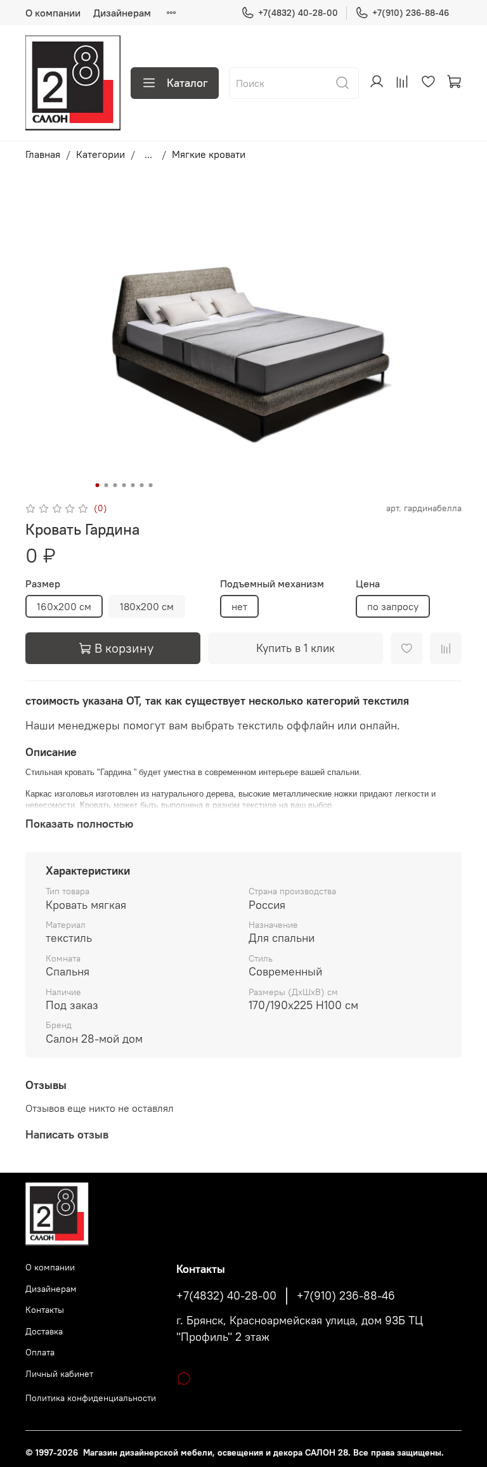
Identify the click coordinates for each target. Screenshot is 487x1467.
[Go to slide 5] (133, 485)
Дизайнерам (122, 12)
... (148, 154)
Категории (100, 154)
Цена (368, 584)
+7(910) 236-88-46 (410, 12)
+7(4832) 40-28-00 (298, 12)
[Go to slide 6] (142, 485)
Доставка (44, 1331)
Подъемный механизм (272, 584)
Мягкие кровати (208, 154)
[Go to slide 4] (124, 485)
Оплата (40, 1352)
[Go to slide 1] (98, 485)
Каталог (187, 82)
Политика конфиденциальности (90, 1398)
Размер (42, 584)
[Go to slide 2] (106, 485)
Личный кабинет (59, 1373)
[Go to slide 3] (115, 485)
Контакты (44, 1309)
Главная (42, 154)
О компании (53, 12)
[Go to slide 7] (151, 485)
